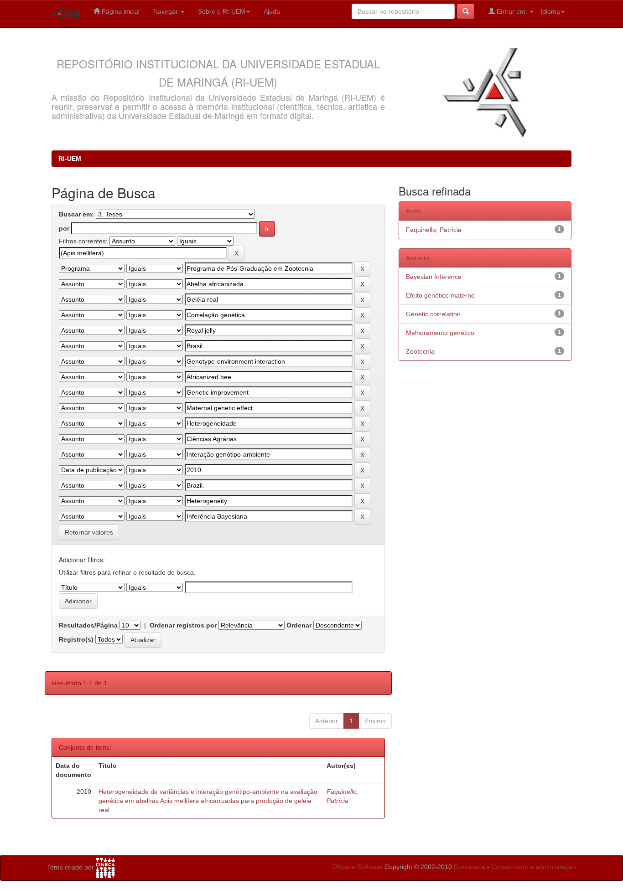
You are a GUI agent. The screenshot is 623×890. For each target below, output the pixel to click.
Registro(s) (76, 639)
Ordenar (299, 625)
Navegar (166, 11)
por (64, 228)
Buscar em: (76, 214)
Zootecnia (420, 351)
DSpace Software (357, 866)
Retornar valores (89, 532)
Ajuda (272, 11)
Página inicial (120, 11)
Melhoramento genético (440, 332)
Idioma (550, 11)
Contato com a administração (533, 866)
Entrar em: (512, 11)
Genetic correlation (433, 314)
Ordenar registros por (183, 625)
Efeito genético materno (440, 295)
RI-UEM (69, 158)
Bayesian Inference (434, 276)
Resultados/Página (88, 625)
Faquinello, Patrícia (434, 229)
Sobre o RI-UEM (221, 11)
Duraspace (469, 866)
